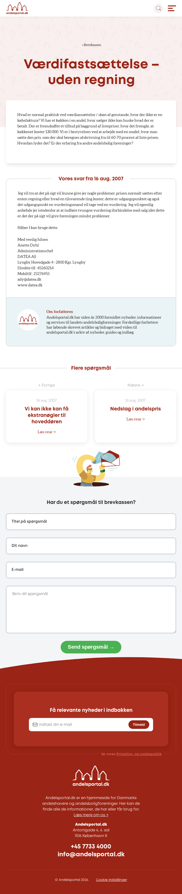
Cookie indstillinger (111, 880)
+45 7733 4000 (91, 846)
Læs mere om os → (91, 815)
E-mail (17, 570)
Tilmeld (139, 724)
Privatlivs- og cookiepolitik (139, 754)
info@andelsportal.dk (91, 854)
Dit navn (19, 546)
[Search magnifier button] (158, 8)
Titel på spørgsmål (29, 521)
